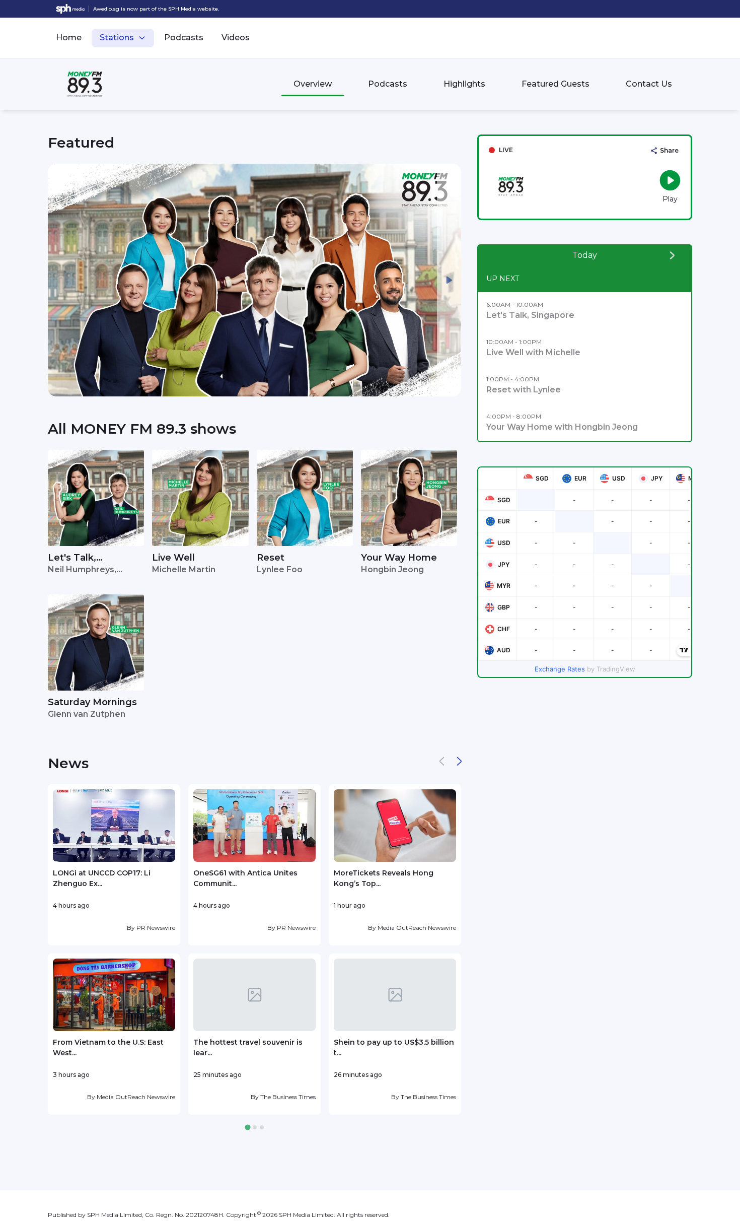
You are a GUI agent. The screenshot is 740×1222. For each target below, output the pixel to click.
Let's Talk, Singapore (72, 558)
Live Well (173, 557)
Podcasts (183, 37)
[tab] (247, 1127)
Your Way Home (399, 557)
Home (69, 37)
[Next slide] (449, 280)
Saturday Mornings (92, 702)
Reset (270, 557)
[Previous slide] (60, 280)
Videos (235, 37)
